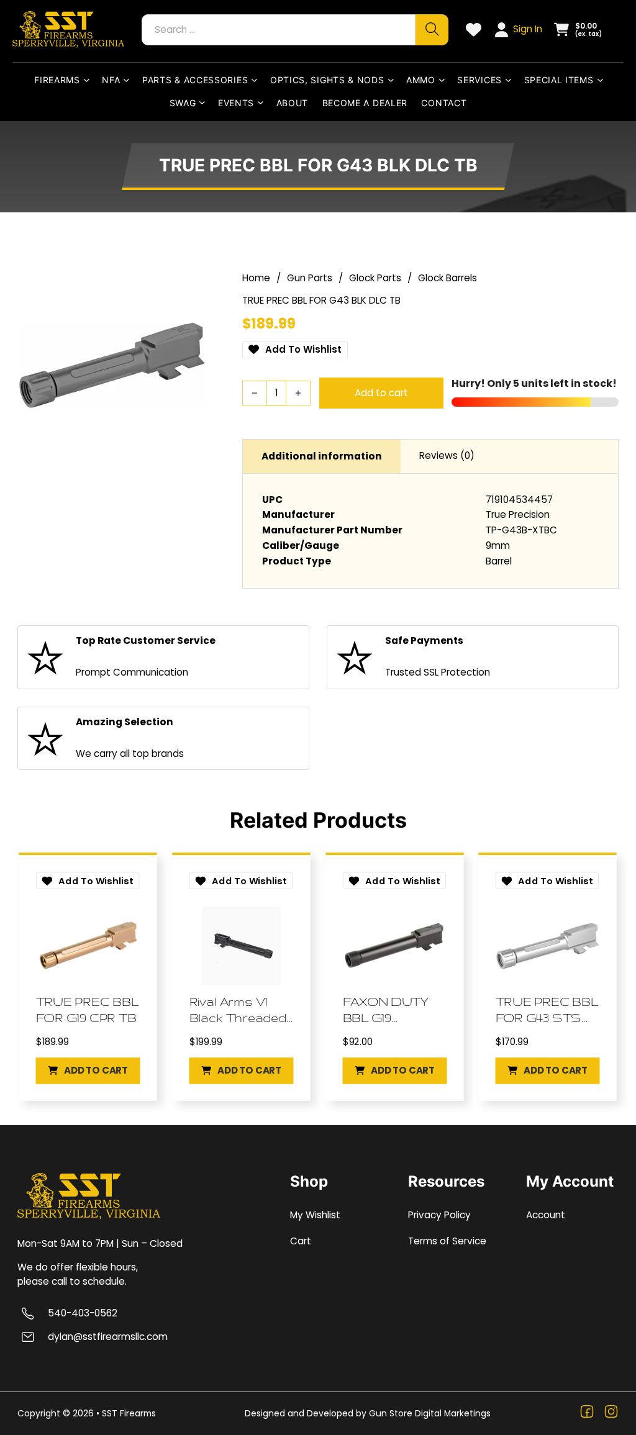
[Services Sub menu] (511, 80)
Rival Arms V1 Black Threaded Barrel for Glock (237, 1010)
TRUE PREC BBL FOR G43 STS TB (547, 1010)
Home (256, 277)
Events (236, 102)
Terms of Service (447, 1240)
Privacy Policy (439, 1214)
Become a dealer (365, 102)
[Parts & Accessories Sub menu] (257, 80)
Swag (183, 102)
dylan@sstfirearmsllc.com (108, 1336)
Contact (443, 102)
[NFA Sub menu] (129, 80)
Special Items (558, 80)
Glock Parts (375, 277)
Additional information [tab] (321, 456)
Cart (300, 1240)
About (292, 102)
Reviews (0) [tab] (447, 455)
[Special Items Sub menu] (603, 80)
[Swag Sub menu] (205, 102)
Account (545, 1214)
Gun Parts (309, 277)
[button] (88, 1070)
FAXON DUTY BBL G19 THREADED (385, 1010)
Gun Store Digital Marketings (430, 1413)
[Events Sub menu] (263, 102)
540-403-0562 (82, 1313)
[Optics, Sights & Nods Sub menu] (393, 80)
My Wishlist (315, 1214)
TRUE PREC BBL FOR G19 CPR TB (87, 1010)
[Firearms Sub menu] (89, 80)
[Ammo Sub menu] (444, 80)
